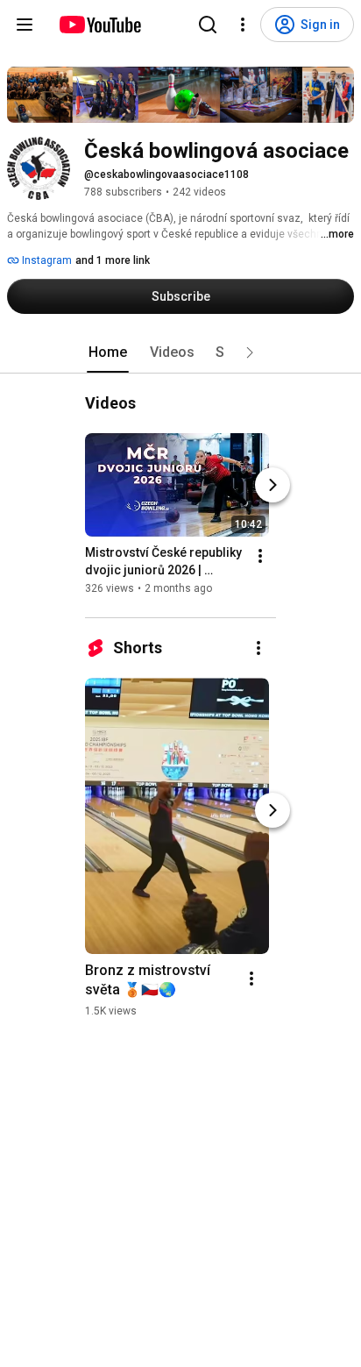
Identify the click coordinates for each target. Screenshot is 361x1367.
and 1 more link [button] (112, 260)
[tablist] (180, 352)
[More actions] (260, 555)
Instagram (45, 260)
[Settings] (242, 24)
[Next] (272, 484)
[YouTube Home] (99, 24)
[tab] (108, 352)
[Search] (207, 24)
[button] (250, 352)
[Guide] (24, 24)
